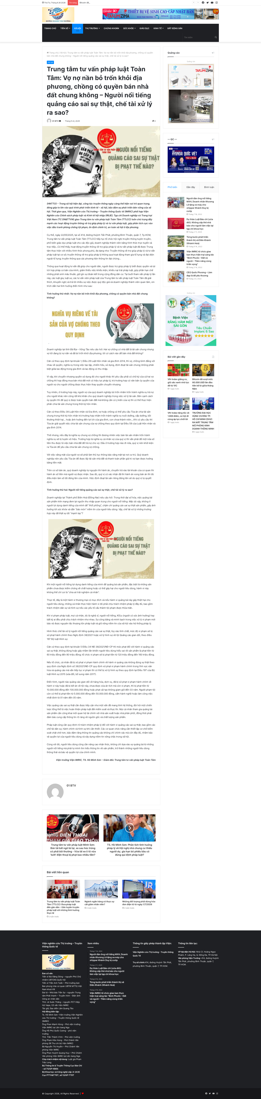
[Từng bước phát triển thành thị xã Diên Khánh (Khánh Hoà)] (176, 241)
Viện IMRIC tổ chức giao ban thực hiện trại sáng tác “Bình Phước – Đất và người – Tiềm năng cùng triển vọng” (200, 257)
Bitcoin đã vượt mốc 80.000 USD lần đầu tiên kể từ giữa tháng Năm (111, 2)
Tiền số (64, 28)
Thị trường (91, 28)
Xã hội (77, 28)
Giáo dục (144, 28)
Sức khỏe (128, 28)
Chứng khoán (111, 28)
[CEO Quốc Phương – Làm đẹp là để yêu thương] (176, 276)
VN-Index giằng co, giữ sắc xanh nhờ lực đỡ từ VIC (178, 382)
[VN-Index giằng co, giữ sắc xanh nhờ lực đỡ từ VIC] (179, 370)
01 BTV (55, 121)
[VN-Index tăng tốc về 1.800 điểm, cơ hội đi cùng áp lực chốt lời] (179, 403)
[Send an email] (60, 121)
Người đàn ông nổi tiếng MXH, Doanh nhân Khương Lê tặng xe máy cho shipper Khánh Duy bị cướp (200, 204)
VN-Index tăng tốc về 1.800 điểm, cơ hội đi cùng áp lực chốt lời (178, 415)
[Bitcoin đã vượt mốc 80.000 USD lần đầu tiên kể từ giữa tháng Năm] (203, 370)
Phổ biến (172, 187)
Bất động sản (175, 28)
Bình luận (209, 187)
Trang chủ (50, 28)
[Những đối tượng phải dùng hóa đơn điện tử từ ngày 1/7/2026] (139, 889)
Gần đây (190, 187)
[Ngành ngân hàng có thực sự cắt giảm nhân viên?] (101, 889)
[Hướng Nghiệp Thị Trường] (58, 14)
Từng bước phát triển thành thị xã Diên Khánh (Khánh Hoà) (199, 240)
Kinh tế (158, 28)
